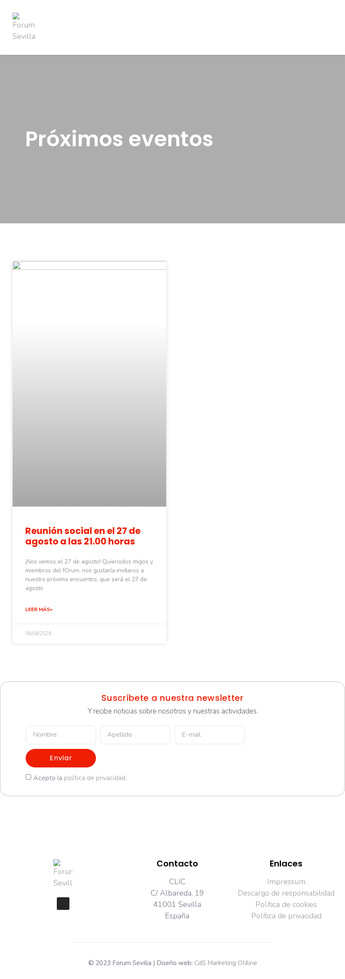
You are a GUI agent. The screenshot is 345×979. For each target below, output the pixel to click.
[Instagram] (63, 903)
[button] (148, 27)
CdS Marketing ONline (225, 963)
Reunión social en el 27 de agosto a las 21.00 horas (83, 536)
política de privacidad (94, 777)
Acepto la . (80, 777)
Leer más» (39, 609)
